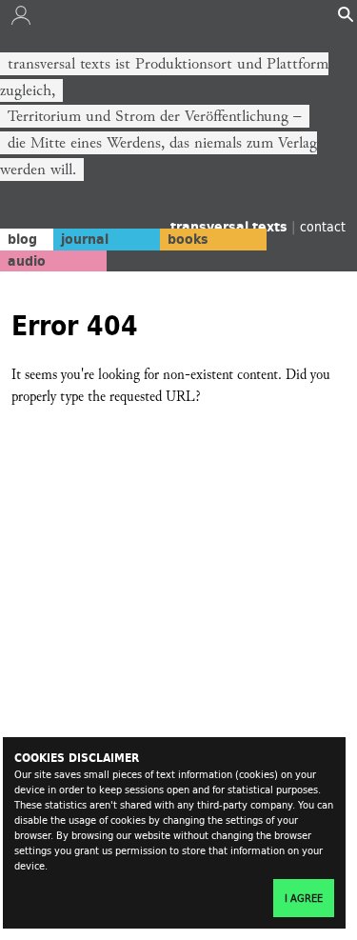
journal (85, 239)
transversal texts (230, 226)
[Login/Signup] (20, 20)
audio (27, 260)
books (188, 239)
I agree (304, 898)
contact (323, 226)
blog (22, 239)
